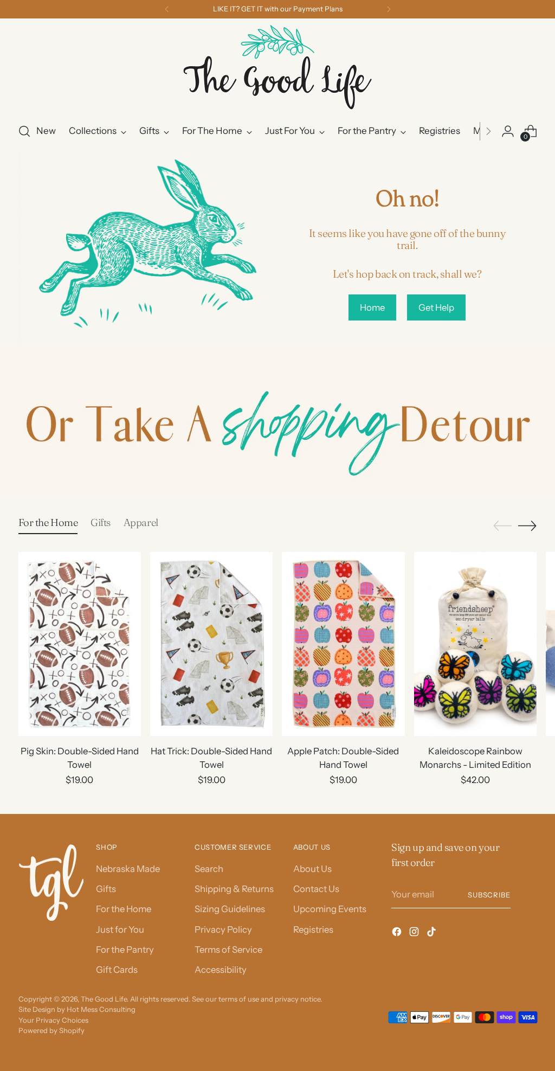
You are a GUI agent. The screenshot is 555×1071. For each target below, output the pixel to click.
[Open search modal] (24, 131)
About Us (312, 868)
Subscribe (489, 894)
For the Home (123, 908)
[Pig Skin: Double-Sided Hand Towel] (79, 644)
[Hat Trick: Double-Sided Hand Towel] (211, 644)
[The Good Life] (277, 69)
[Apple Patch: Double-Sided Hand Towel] (343, 644)
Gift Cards (117, 969)
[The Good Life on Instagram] (415, 933)
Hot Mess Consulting (101, 1009)
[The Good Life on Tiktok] (432, 933)
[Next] (389, 9)
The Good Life (104, 999)
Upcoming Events (329, 908)
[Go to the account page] (508, 131)
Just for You (120, 929)
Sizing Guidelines (230, 908)
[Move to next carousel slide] (527, 525)
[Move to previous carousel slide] (502, 526)
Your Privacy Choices (53, 1020)
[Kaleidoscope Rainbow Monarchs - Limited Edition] (475, 644)
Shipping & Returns (234, 888)
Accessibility (221, 969)
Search (209, 868)
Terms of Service (228, 949)
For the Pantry (125, 949)
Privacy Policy (223, 929)
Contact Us (316, 888)
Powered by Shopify (51, 1030)
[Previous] (167, 9)
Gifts (106, 888)
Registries (313, 929)
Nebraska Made (128, 868)
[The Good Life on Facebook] (397, 933)
